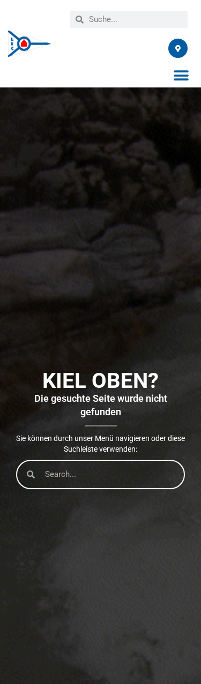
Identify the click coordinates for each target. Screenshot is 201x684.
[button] (181, 75)
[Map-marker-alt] (178, 48)
